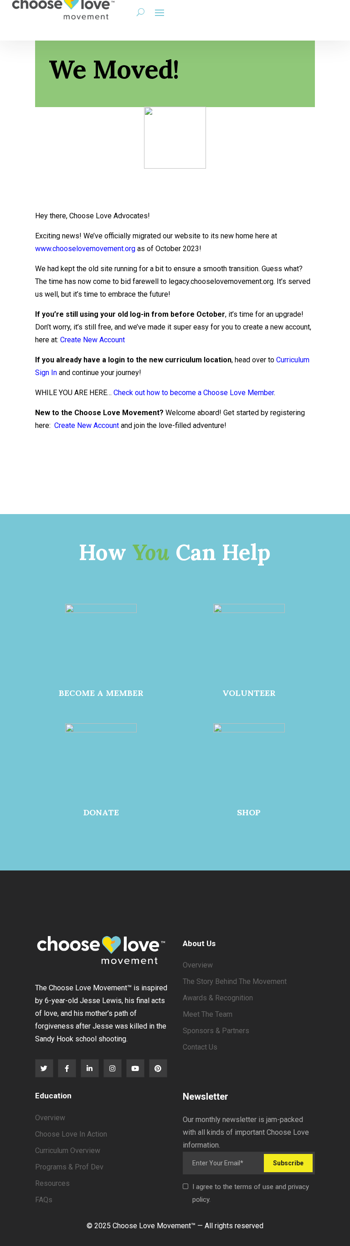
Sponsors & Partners (216, 1030)
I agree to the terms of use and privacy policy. (250, 1193)
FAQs (43, 1199)
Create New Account (92, 339)
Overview (198, 965)
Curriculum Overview (67, 1150)
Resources (52, 1183)
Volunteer (249, 693)
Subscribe (288, 1163)
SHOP (249, 812)
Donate (101, 812)
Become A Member (101, 693)
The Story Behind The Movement (235, 981)
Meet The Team (207, 1014)
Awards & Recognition (218, 998)
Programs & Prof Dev (69, 1167)
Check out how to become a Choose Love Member (193, 392)
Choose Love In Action (71, 1134)
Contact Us (200, 1047)
